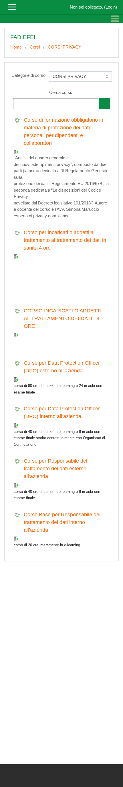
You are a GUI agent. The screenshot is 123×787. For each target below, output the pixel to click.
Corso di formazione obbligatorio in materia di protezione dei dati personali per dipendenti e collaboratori (63, 131)
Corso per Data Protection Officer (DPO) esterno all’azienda (62, 367)
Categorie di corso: (29, 75)
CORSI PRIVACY (64, 47)
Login (111, 7)
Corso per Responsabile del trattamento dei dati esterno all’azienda (55, 468)
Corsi (35, 47)
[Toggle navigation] (115, 18)
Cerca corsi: (60, 92)
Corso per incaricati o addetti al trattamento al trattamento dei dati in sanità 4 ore (65, 240)
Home (16, 47)
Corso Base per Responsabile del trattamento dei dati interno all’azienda (62, 522)
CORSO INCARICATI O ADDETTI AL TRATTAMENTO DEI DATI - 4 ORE (63, 318)
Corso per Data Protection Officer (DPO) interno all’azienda (62, 412)
